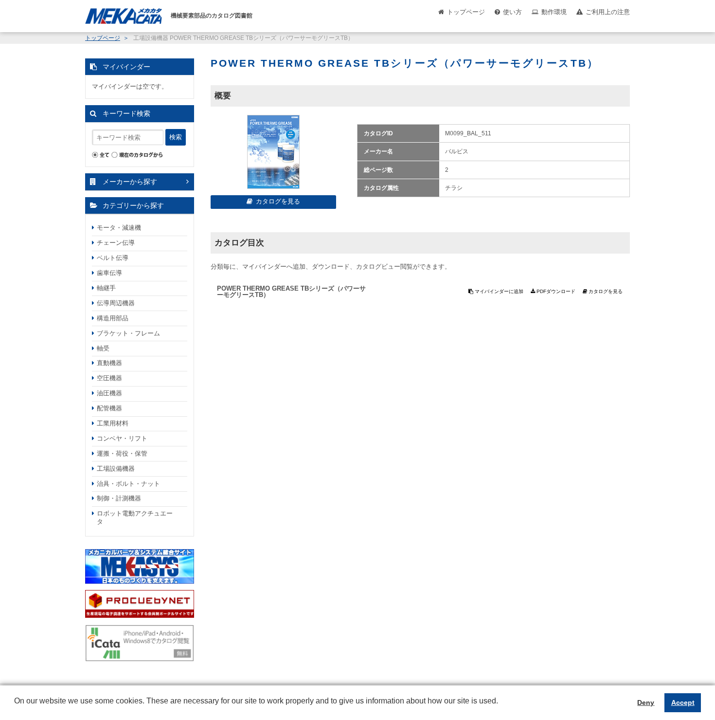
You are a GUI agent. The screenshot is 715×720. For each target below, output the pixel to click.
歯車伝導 (109, 273)
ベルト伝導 (112, 257)
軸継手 (106, 288)
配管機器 (109, 408)
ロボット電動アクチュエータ (135, 517)
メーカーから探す (130, 181)
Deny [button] (645, 702)
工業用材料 (112, 423)
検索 (175, 137)
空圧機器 (109, 378)
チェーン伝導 (116, 242)
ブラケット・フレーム (128, 333)
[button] (15, 708)
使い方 (512, 12)
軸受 (103, 348)
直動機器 (109, 363)
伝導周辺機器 (116, 303)
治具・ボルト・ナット (128, 483)
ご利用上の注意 (608, 12)
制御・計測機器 (119, 498)
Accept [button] (683, 702)
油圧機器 (109, 393)
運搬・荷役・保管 (122, 453)
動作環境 (554, 12)
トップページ (466, 12)
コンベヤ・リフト (122, 438)
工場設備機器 (116, 468)
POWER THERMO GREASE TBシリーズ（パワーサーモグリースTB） (291, 291)
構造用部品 (112, 318)
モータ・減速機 (119, 227)
